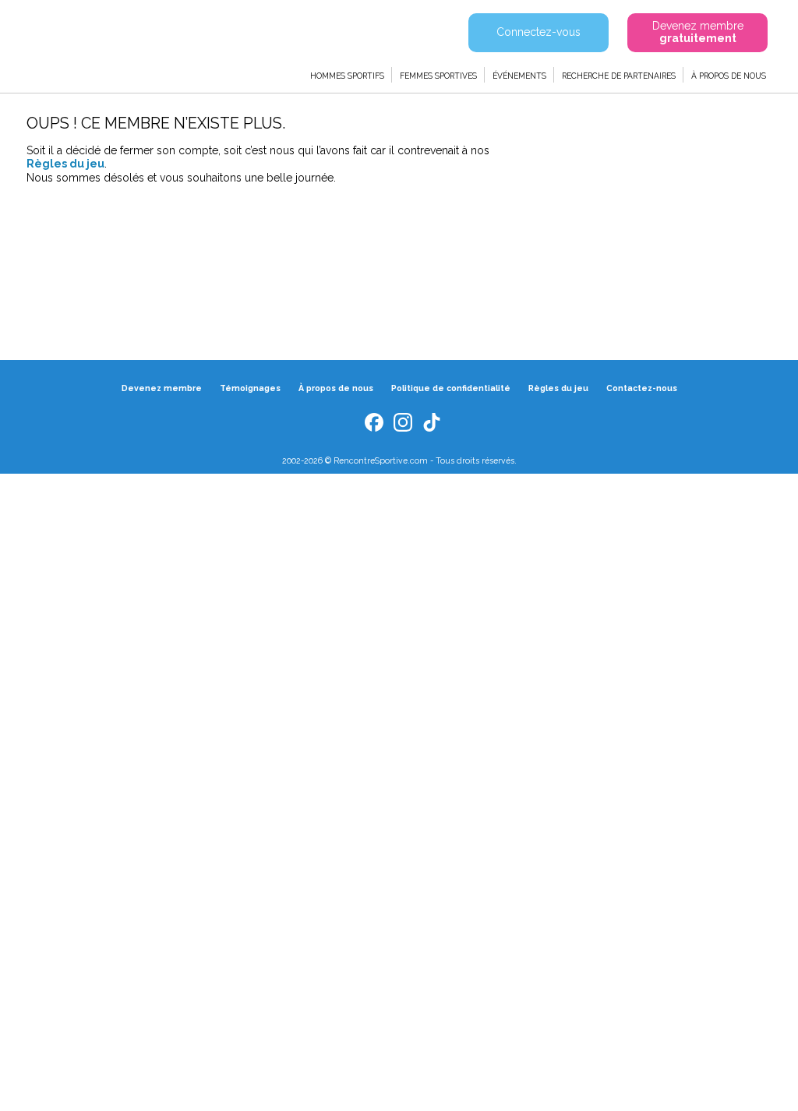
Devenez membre (162, 388)
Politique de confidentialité (450, 388)
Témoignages (250, 388)
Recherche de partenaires (619, 75)
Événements (519, 75)
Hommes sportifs (347, 75)
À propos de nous (728, 75)
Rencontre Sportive (111, 42)
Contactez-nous (641, 388)
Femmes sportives (438, 75)
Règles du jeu (65, 163)
